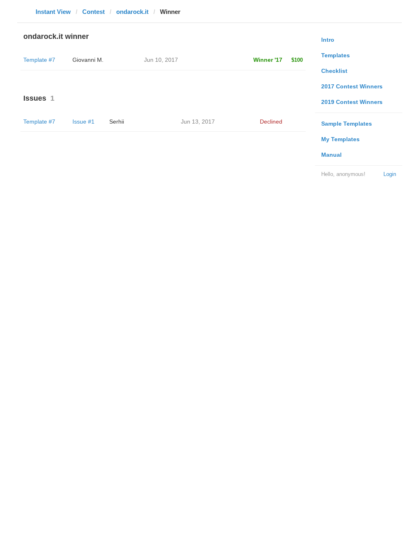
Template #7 (39, 59)
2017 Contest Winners (352, 86)
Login (389, 174)
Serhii (116, 121)
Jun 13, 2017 (198, 121)
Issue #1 (83, 121)
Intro (327, 39)
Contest (93, 11)
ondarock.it (132, 11)
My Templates (340, 139)
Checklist (334, 71)
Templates (335, 55)
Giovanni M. (88, 59)
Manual (331, 154)
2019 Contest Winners (352, 102)
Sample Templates (346, 123)
